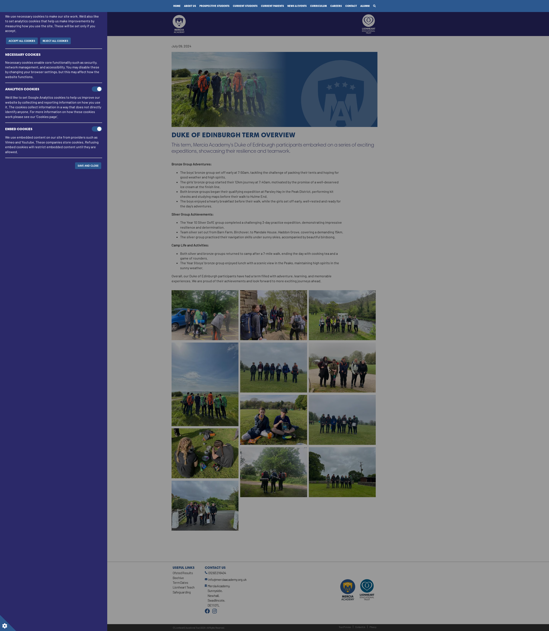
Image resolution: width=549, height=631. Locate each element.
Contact (351, 6)
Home (177, 6)
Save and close (88, 165)
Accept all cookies (22, 40)
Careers (336, 6)
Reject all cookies (55, 40)
